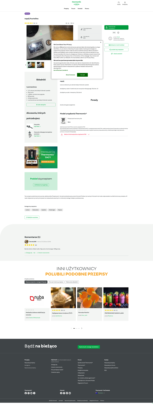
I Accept (82, 75)
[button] (118, 3)
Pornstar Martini (83, 312)
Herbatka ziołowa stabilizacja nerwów (35, 314)
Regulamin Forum (83, 383)
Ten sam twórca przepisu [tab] (56, 282)
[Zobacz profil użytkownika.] (110, 38)
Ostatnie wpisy (55, 372)
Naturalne (35, 210)
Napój (60, 210)
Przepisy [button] (66, 8)
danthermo (58, 316)
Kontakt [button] (80, 8)
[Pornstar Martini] (89, 297)
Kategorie (27, 365)
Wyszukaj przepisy (30, 362)
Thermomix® (81, 365)
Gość (118, 37)
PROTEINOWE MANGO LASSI (114, 313)
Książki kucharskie (83, 370)
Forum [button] (73, 8)
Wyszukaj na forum (109, 365)
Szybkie (44, 210)
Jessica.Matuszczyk (34, 317)
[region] (77, 59)
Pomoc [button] (87, 8)
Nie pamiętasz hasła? (57, 369)
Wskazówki (81, 375)
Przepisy (27, 360)
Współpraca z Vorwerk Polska (86, 380)
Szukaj (106, 360)
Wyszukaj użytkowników (111, 368)
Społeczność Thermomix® (85, 362)
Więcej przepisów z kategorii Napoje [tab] (36, 282)
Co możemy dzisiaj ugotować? (86, 378)
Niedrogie (52, 210)
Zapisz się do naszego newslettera (88, 347)
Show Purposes (70, 74)
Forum (80, 360)
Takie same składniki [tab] (72, 282)
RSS (105, 370)
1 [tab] (74, 328)
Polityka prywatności (82, 400)
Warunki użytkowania (70, 400)
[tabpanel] (76, 308)
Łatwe (27, 210)
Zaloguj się (54, 364)
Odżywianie (81, 373)
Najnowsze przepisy (30, 368)
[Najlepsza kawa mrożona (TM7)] (63, 297)
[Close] (100, 42)
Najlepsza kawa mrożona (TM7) (62, 313)
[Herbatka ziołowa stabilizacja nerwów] (37, 297)
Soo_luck (84, 315)
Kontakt (61, 400)
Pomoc (102, 400)
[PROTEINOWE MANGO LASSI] (115, 297)
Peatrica (110, 316)
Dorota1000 (32, 241)
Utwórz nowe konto (56, 367)
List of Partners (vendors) (61, 70)
